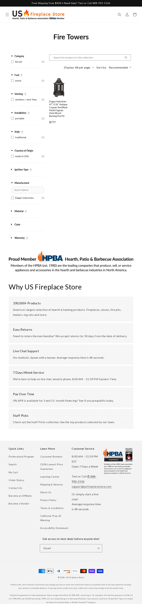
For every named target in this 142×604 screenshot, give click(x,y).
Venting (19, 93)
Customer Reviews (51, 456)
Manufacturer (22, 182)
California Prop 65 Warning (50, 518)
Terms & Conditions (52, 508)
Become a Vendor (19, 503)
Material (19, 211)
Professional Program (21, 456)
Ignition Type (21, 169)
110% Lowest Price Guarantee (51, 466)
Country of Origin (24, 150)
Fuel (17, 75)
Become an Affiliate (20, 495)
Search (13, 464)
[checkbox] (27, 61)
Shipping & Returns (51, 484)
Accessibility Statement (54, 527)
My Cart (13, 472)
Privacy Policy (48, 500)
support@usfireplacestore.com (92, 486)
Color (17, 224)
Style (17, 131)
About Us (45, 492)
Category (19, 56)
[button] (7, 14)
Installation (20, 112)
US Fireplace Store (75, 577)
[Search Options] (127, 57)
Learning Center (49, 476)
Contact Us (15, 487)
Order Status (16, 480)
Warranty (20, 237)
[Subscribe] (98, 548)
